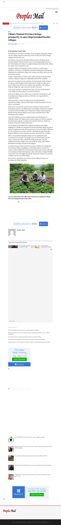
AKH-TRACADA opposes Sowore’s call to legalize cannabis (23, 330)
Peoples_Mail (13, 43)
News (9, 31)
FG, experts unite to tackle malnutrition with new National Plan (24, 337)
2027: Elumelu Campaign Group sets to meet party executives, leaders (24, 247)
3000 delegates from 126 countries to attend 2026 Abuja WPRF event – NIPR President (28, 333)
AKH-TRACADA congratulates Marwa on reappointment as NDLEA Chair (46, 247)
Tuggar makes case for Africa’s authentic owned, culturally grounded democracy (29, 342)
